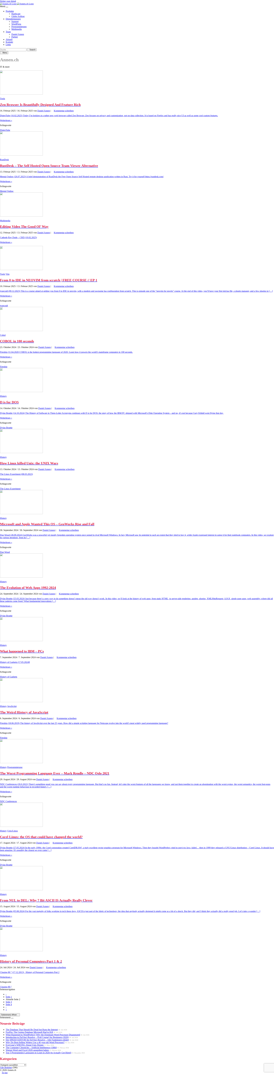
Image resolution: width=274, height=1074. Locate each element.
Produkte (10, 11)
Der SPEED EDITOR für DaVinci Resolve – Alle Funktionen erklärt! (37, 1040)
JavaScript (12, 706)
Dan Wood (5, 552)
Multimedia (16, 29)
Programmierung (19, 26)
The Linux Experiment (10, 488)
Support (15, 21)
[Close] (7, 7)
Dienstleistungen (13, 19)
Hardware (15, 14)
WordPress (16, 24)
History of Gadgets (8, 677)
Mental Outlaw (7, 191)
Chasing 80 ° (6, 987)
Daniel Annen (17, 34)
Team (8, 32)
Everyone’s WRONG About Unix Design (25, 1045)
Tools (2, 98)
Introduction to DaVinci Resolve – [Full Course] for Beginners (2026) (37, 1037)
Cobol (3, 335)
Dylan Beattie (6, 427)
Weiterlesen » (6, 120)
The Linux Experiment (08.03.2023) (16, 474)
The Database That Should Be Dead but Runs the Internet (32, 1029)
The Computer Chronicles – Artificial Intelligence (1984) (31, 1047)
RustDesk (4, 159)
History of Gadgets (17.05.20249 (15, 662)
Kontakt (9, 42)
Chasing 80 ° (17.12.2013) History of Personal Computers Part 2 (29, 972)
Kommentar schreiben (64, 110)
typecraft (4, 305)
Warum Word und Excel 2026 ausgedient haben (27, 1050)
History (3, 396)
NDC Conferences (8, 801)
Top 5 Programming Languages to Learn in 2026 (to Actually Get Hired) (38, 1052)
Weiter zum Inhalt (8, 1)
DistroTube (5, 130)
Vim (7, 274)
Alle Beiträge (6, 1067)
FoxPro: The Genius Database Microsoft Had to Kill (29, 1032)
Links (8, 44)
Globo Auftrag (18, 16)
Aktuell (9, 39)
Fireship (3, 366)
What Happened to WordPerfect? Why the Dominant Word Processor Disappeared (43, 1035)
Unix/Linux (12, 831)
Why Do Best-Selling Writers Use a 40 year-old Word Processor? (35, 1042)
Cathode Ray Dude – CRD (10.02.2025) (18, 237)
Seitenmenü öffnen (9, 1015)
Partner (14, 37)
